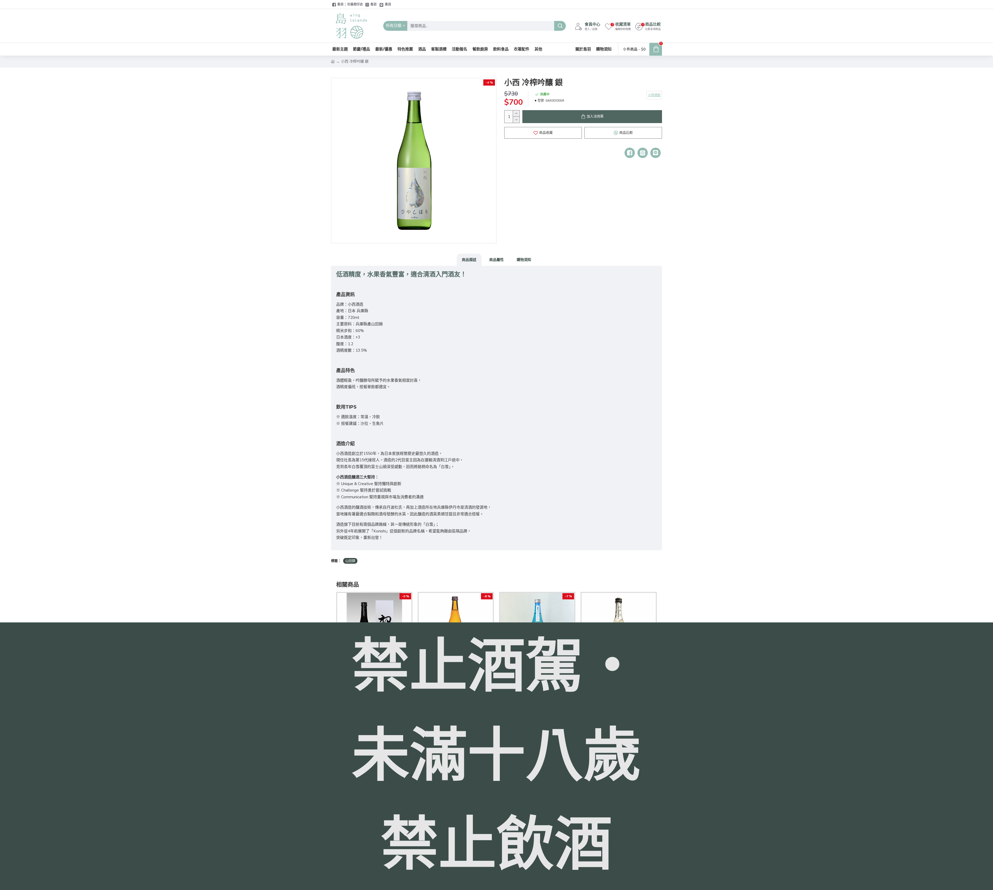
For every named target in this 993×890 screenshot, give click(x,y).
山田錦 (350, 561)
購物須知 (524, 259)
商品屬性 (496, 259)
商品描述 (469, 259)
